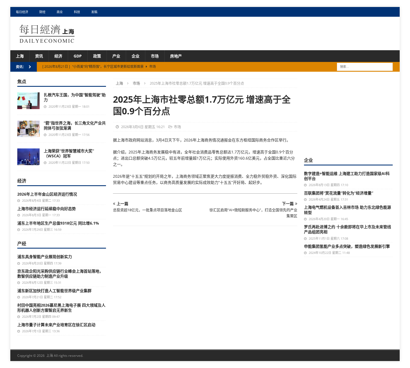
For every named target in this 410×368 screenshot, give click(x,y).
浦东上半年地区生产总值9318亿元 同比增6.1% (58, 223)
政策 (97, 56)
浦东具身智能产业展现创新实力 (44, 256)
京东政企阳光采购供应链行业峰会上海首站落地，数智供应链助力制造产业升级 (60, 273)
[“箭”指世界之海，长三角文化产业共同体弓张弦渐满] (28, 129)
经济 (58, 56)
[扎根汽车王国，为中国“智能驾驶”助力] (28, 100)
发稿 (94, 12)
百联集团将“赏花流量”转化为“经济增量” (338, 193)
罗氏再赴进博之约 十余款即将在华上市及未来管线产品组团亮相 (347, 229)
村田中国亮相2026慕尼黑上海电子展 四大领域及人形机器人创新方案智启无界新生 (61, 307)
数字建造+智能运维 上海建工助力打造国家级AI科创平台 (347, 176)
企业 (135, 56)
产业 (116, 56)
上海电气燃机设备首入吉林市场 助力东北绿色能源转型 (347, 210)
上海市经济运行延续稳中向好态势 (46, 208)
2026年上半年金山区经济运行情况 (47, 194)
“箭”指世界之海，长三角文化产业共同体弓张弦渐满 (75, 125)
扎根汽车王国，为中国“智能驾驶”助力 (75, 97)
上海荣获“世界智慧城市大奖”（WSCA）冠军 (69, 153)
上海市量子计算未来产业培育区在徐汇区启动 (56, 324)
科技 (77, 12)
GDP (78, 56)
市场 (155, 56)
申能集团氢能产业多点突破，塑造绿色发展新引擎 (347, 246)
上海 (20, 56)
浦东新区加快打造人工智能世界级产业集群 (54, 290)
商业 (60, 12)
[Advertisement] (348, 113)
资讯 (39, 56)
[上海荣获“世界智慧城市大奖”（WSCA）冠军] (28, 156)
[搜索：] (365, 66)
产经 (21, 243)
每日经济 (22, 12)
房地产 (176, 56)
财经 (42, 12)
